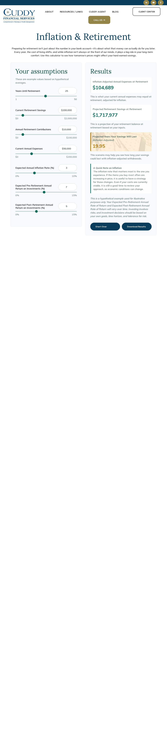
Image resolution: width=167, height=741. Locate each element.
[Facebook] (161, 2)
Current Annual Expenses (29, 148)
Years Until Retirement (27, 90)
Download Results (136, 226)
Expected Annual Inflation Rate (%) (34, 167)
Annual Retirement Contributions (33, 129)
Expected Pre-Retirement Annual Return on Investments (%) (33, 187)
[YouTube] (153, 2)
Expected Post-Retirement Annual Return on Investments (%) (34, 206)
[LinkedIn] (146, 2)
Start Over (101, 226)
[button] (49, 11)
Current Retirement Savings (30, 110)
